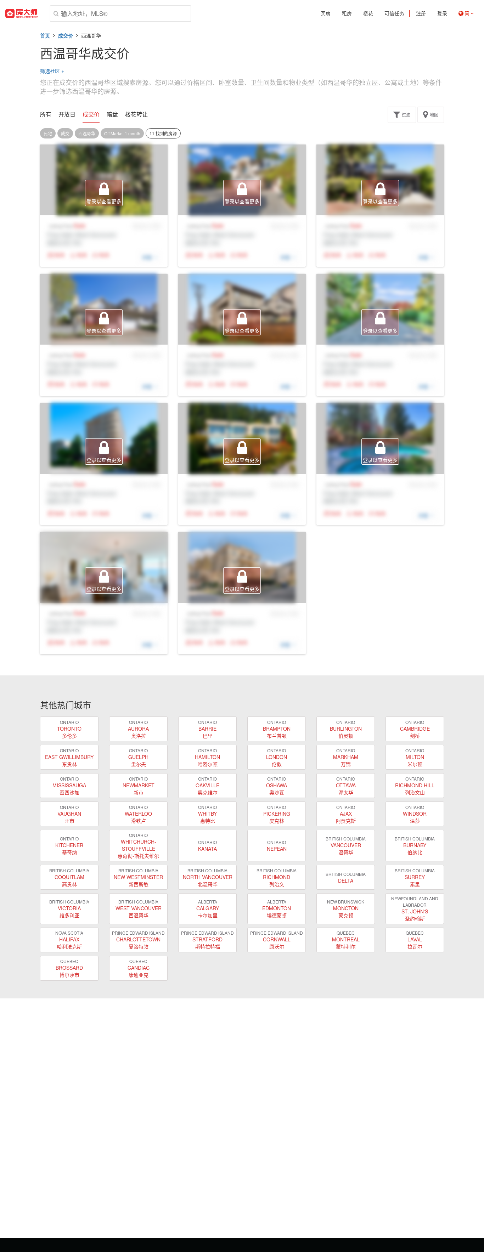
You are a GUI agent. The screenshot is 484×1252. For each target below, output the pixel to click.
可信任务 (394, 13)
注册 (421, 13)
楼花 (368, 13)
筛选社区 (52, 70)
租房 (347, 13)
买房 (326, 13)
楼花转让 (136, 114)
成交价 (65, 35)
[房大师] (21, 13)
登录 (442, 13)
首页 (45, 35)
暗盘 (112, 114)
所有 (45, 114)
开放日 (66, 114)
